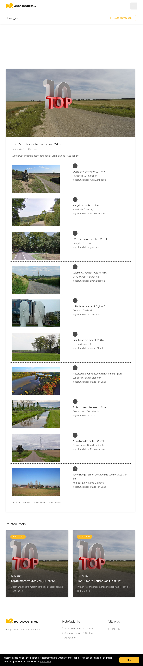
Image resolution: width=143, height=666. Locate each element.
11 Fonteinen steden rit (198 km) (89, 306)
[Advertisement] (71, 44)
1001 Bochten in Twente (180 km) (90, 239)
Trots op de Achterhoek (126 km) (89, 407)
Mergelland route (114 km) (86, 205)
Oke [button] (129, 660)
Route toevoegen (122, 18)
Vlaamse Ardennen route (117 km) (90, 272)
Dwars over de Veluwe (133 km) (89, 171)
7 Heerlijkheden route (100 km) (88, 441)
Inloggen (13, 18)
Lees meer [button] (45, 661)
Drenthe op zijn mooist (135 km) (89, 340)
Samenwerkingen (73, 633)
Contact (89, 633)
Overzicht (33, 149)
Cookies (89, 628)
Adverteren (70, 637)
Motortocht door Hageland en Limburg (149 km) (97, 373)
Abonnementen (73, 628)
